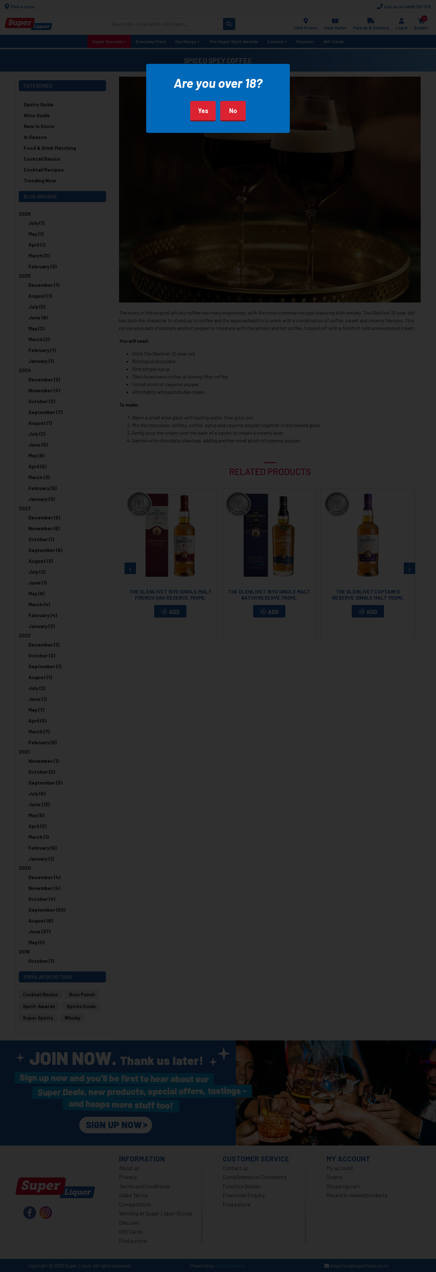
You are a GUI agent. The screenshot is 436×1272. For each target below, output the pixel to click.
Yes (203, 110)
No (233, 110)
